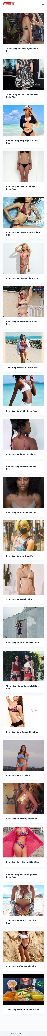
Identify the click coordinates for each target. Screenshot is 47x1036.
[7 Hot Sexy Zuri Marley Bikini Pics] (23, 347)
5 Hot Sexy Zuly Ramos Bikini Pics (22, 732)
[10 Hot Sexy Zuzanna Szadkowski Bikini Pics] (23, 74)
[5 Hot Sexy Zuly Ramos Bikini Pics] (23, 711)
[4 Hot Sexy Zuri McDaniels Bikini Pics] (23, 301)
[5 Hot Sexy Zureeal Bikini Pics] (23, 535)
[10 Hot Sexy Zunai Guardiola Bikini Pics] (23, 666)
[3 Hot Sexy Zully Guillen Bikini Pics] (23, 842)
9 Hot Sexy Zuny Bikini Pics (19, 599)
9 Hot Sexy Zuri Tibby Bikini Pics (21, 411)
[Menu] (43, 4)
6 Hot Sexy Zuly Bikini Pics (18, 775)
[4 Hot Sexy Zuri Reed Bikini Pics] (23, 434)
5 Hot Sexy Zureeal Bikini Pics (20, 556)
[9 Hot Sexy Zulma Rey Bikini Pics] (23, 798)
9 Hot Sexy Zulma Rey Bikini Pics (21, 819)
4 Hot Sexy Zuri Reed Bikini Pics (21, 454)
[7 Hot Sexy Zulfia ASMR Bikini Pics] (23, 989)
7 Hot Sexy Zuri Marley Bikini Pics (22, 367)
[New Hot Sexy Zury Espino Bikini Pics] (23, 120)
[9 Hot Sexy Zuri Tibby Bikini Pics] (23, 390)
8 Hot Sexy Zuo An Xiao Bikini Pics (22, 642)
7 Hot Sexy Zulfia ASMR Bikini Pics (22, 1009)
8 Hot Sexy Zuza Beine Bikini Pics (22, 278)
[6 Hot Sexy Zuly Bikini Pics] (23, 755)
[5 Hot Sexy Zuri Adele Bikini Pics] (23, 492)
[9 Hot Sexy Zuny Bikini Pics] (23, 579)
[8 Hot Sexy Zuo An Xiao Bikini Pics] (23, 622)
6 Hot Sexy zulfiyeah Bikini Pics (21, 966)
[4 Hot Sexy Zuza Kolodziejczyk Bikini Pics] (23, 166)
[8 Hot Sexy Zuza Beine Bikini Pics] (23, 258)
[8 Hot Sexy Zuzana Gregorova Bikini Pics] (23, 212)
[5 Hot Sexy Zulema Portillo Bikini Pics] (23, 900)
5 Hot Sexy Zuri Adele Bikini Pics (21, 512)
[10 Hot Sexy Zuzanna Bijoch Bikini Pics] (23, 28)
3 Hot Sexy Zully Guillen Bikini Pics (22, 862)
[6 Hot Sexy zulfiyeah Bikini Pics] (23, 946)
